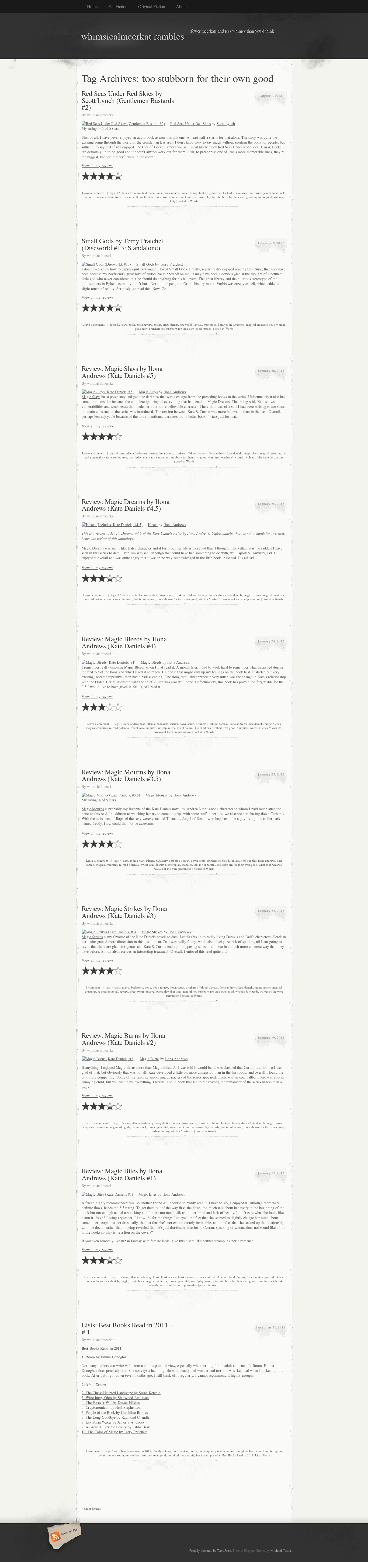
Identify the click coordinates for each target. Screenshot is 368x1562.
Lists (258, 1455)
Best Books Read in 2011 (238, 1455)
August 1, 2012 (271, 95)
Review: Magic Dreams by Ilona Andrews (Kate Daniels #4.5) (125, 505)
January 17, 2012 (271, 1172)
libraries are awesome (231, 324)
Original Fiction (151, 6)
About (181, 6)
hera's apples (248, 860)
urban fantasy (160, 1131)
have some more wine (248, 193)
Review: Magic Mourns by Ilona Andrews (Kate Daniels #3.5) (126, 775)
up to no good (263, 197)
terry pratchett (151, 328)
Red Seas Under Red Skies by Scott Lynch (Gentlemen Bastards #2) (128, 100)
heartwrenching (259, 1451)
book (159, 193)
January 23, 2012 (271, 774)
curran (153, 453)
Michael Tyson (280, 1550)
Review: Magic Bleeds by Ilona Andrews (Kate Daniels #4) (124, 642)
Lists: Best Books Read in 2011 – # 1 (127, 1328)
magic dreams (252, 595)
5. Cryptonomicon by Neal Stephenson (111, 1407)
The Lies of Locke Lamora (155, 146)
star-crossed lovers (158, 197)
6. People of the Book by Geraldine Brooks (115, 1412)
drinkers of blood (186, 453)
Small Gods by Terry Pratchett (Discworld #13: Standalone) (123, 244)
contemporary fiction (212, 1451)
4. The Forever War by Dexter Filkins (111, 1402)
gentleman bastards (221, 193)
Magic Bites (162, 1067)
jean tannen (270, 193)
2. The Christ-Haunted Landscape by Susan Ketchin (121, 1392)
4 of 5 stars (107, 799)
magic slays (251, 453)
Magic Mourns (156, 795)
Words (194, 201)
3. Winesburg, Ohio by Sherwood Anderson (115, 1397)
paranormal (139, 1127)
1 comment (93, 987)
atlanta (130, 453)
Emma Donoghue (114, 1356)
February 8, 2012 (271, 242)
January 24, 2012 (271, 640)
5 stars (116, 1451)
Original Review (94, 1384)
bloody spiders (162, 1451)
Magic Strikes (151, 931)
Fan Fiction (117, 6)
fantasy (203, 193)
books (184, 193)
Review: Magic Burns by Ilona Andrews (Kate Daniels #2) (123, 1039)
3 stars (125, 724)
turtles (207, 328)
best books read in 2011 (136, 1451)
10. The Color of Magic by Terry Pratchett (114, 1431)
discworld (186, 324)
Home (92, 6)
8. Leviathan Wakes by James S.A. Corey (113, 1422)
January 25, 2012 (271, 503)
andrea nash (137, 724)
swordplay (204, 197)
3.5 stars (122, 595)
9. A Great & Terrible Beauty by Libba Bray (116, 1426)
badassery (148, 193)
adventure (134, 193)
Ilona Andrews (175, 391)
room (120, 1455)
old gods (124, 1127)
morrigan (112, 1127)
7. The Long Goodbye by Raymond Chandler (116, 1417)
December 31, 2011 (270, 1327)
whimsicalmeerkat (100, 114)
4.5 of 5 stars (109, 128)
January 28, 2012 (271, 370)
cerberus (174, 860)
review (127, 197)
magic (124, 1281)
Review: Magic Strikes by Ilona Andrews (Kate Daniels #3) (124, 912)
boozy (193, 193)
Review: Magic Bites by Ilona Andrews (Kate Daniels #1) (122, 1174)
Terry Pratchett (171, 264)
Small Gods (145, 264)
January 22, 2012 (271, 910)
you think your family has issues (188, 1455)
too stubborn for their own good (232, 197)
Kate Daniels (162, 533)
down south (166, 453)
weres (253, 728)
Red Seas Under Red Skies (190, 123)
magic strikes (263, 987)
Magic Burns (149, 1058)
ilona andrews (217, 453)
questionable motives (108, 197)
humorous (210, 324)
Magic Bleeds (151, 662)
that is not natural (154, 457)
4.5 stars (121, 193)
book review (171, 193)
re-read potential (95, 599)
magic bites (137, 1281)
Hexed (153, 524)
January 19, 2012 (271, 1037)
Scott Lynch (226, 123)
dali (154, 595)
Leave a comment (93, 193)
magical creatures (257, 324)
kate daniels (234, 453)
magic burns (274, 1123)
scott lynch (139, 197)
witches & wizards (232, 457)
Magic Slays (148, 391)
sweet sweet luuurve (184, 197)
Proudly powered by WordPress (210, 1550)
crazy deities (170, 324)
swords (214, 1127)
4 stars (120, 453)
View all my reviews (97, 165)
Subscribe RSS (63, 1537)
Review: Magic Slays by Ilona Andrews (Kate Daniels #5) (122, 372)
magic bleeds (273, 724)
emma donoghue (237, 1451)
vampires (214, 457)
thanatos (187, 864)
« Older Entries (91, 1509)
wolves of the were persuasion (264, 457)
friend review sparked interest (265, 1277)
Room (90, 1356)
